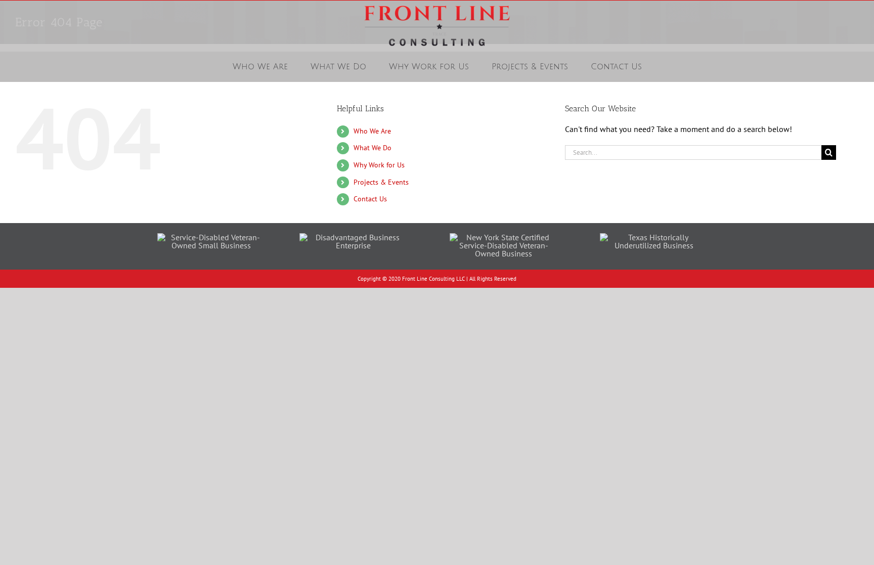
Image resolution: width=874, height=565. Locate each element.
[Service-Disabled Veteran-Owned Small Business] (211, 237)
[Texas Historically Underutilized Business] (654, 237)
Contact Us (370, 198)
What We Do (372, 147)
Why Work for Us (379, 164)
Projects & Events (381, 182)
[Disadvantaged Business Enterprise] (353, 237)
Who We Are (372, 131)
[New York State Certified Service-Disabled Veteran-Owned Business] (504, 237)
